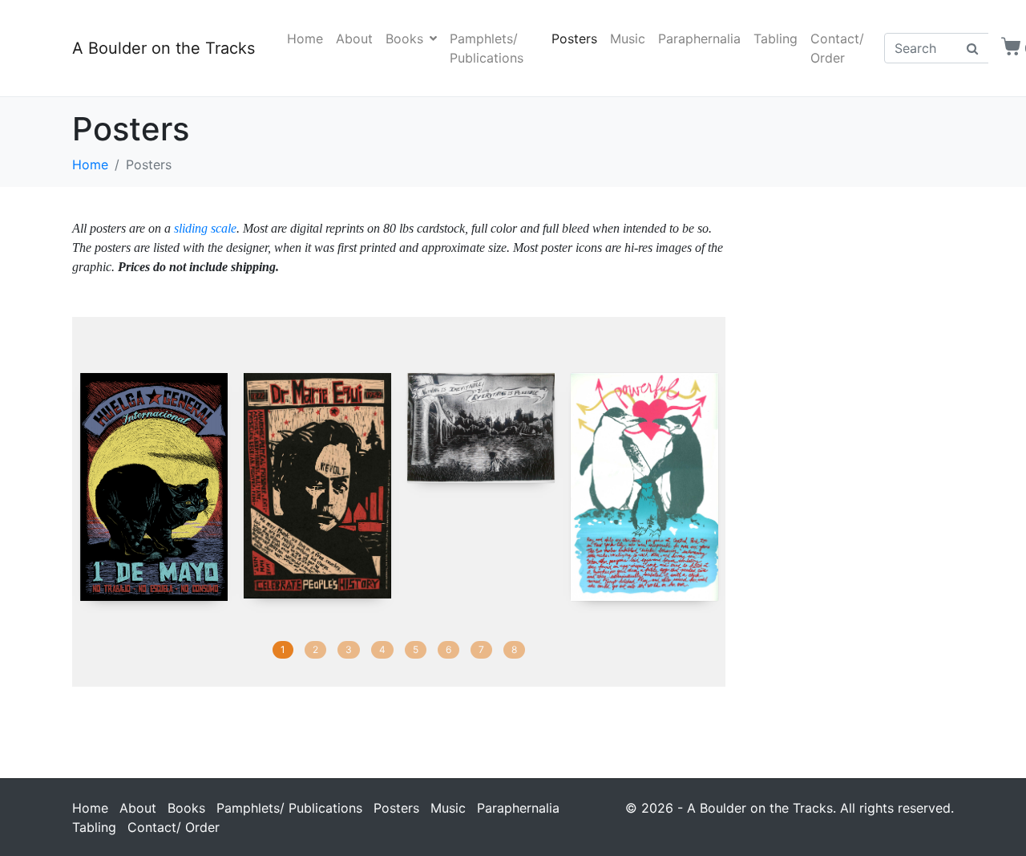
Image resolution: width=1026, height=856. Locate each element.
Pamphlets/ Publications (486, 48)
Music (627, 38)
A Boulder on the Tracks (163, 48)
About (354, 38)
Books (404, 38)
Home (305, 38)
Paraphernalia (699, 38)
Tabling (775, 38)
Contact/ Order (837, 48)
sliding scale (205, 228)
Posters (574, 38)
